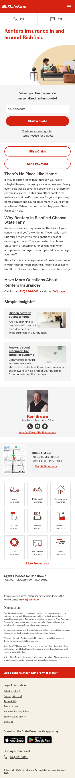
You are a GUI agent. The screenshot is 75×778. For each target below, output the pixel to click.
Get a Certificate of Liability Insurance (37, 432)
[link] (19, 6)
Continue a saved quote (37, 131)
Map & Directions (46, 466)
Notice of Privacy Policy (16, 711)
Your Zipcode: (16, 109)
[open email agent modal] (37, 426)
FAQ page (59, 291)
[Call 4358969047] (30, 426)
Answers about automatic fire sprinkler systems (21, 351)
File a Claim (37, 151)
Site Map (8, 722)
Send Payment (37, 163)
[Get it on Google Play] (39, 739)
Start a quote (37, 121)
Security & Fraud (13, 696)
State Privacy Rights (14, 716)
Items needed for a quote (37, 135)
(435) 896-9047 (28, 291)
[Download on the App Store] (14, 739)
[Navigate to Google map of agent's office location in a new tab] (45, 426)
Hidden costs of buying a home (20, 314)
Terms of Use (11, 706)
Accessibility (10, 701)
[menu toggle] (69, 6)
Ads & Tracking (12, 691)
